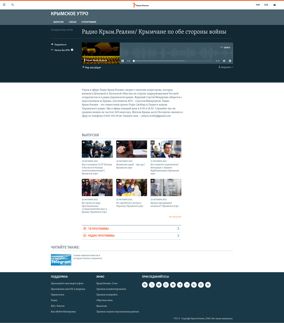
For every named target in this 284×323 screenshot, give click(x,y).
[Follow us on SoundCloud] (187, 285)
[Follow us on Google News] (173, 285)
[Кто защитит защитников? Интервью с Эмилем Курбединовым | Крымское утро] (166, 149)
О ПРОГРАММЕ (89, 22)
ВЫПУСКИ (58, 22)
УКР (258, 5)
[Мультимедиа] (274, 5)
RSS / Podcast (57, 306)
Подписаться (57, 295)
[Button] (58, 45)
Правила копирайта (107, 295)
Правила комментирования (111, 289)
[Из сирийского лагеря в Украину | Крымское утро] (131, 187)
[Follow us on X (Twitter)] (152, 285)
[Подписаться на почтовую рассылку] (208, 285)
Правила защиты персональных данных (117, 312)
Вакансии (101, 306)
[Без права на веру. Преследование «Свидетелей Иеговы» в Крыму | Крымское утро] (97, 187)
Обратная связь (104, 300)
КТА (266, 5)
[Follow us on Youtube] (159, 285)
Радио (54, 300)
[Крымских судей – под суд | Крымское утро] (131, 149)
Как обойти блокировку (63, 312)
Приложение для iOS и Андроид (68, 289)
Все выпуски (175, 217)
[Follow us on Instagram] (166, 285)
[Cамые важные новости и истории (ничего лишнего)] (61, 260)
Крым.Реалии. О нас (107, 284)
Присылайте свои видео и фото (67, 284)
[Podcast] (201, 285)
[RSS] (194, 285)
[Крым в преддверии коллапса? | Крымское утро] (166, 187)
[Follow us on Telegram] (180, 285)
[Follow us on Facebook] (145, 285)
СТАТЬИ (72, 22)
